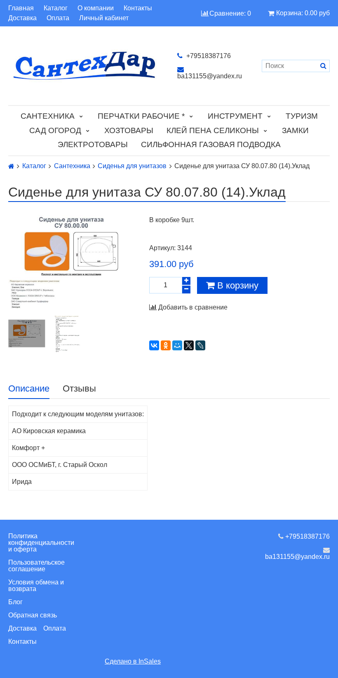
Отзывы (79, 388)
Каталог (56, 8)
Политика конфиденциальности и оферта (41, 543)
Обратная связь (32, 615)
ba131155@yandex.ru (209, 76)
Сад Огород (55, 130)
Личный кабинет (104, 18)
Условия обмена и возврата (36, 585)
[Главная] (11, 166)
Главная (21, 8)
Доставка (22, 18)
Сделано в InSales (133, 661)
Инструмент (235, 116)
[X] (189, 345)
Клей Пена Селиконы (213, 130)
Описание (28, 388)
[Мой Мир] (177, 345)
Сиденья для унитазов (132, 166)
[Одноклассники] (166, 345)
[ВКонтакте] (154, 345)
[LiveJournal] (200, 345)
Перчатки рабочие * (141, 116)
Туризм (302, 116)
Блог (15, 601)
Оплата (58, 18)
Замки (295, 130)
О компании (95, 8)
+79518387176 (208, 55)
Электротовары (93, 144)
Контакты (138, 8)
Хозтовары (128, 130)
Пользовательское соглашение (36, 565)
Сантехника (48, 116)
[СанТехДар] (84, 65)
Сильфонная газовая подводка (211, 144)
